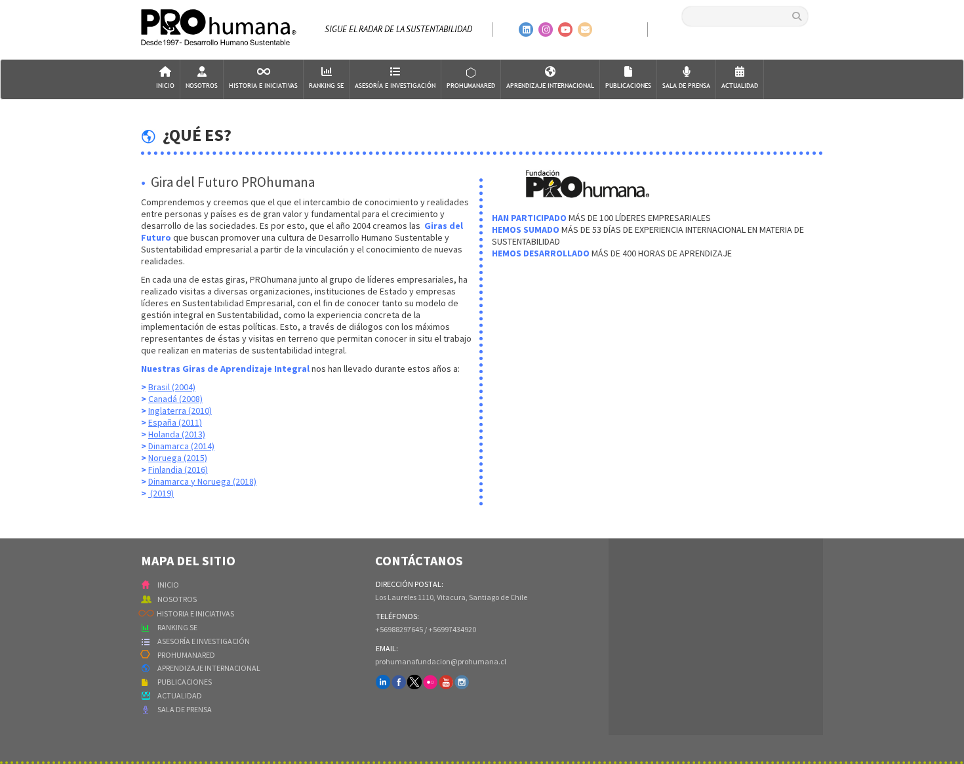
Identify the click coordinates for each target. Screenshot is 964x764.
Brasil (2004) (171, 387)
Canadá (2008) (175, 399)
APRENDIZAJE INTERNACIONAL (208, 668)
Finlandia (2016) (178, 469)
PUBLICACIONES (184, 682)
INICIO (168, 585)
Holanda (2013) (176, 434)
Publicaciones (628, 85)
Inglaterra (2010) (180, 410)
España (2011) (175, 422)
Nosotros (202, 85)
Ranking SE (326, 85)
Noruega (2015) (177, 458)
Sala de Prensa (686, 85)
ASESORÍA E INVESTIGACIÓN (203, 641)
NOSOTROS (177, 599)
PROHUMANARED (186, 655)
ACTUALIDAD (179, 695)
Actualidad (739, 85)
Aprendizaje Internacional (550, 85)
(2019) (161, 493)
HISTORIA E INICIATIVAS (195, 613)
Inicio (165, 85)
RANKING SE (177, 627)
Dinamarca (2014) (181, 446)
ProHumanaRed (471, 85)
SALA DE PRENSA (184, 709)
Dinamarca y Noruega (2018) (202, 481)
